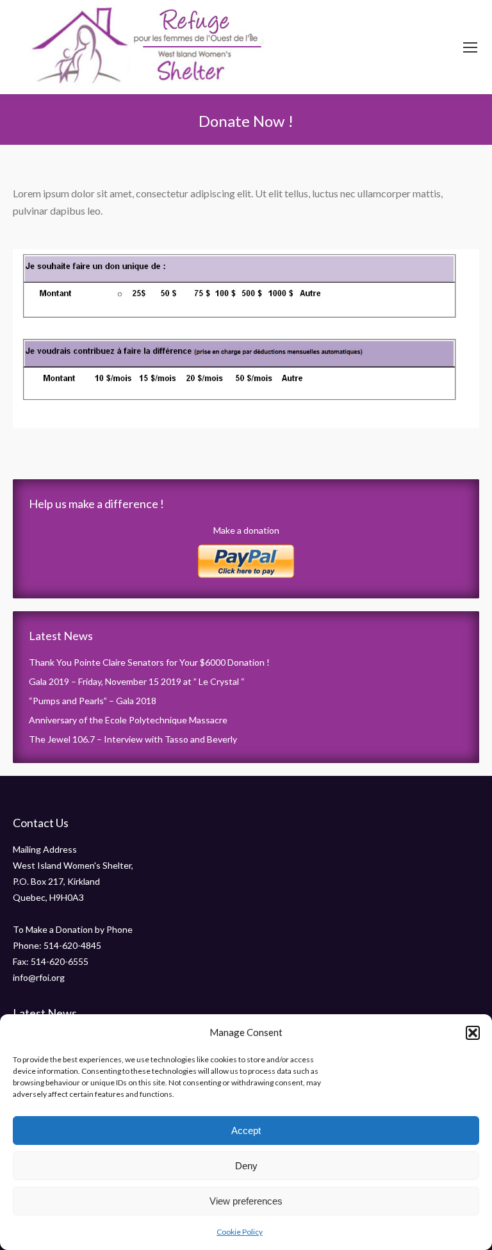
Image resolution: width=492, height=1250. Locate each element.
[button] (472, 1032)
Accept (246, 1130)
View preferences (246, 1201)
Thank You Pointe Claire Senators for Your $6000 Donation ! (149, 662)
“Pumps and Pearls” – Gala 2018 (92, 700)
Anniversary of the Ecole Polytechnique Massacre (128, 719)
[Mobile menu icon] (470, 47)
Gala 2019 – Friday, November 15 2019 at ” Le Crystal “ (137, 681)
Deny (246, 1165)
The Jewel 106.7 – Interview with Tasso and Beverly (133, 739)
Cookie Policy (240, 1232)
